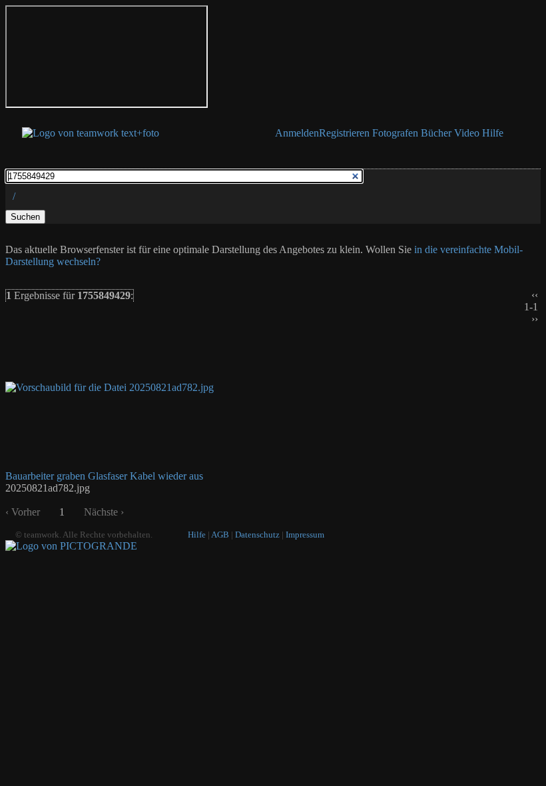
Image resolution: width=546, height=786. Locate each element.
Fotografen (395, 133)
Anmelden (297, 133)
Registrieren (344, 133)
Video (466, 133)
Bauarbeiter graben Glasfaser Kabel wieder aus (104, 476)
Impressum (305, 535)
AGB (220, 535)
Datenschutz (257, 535)
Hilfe (492, 133)
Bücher (436, 133)
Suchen (25, 217)
